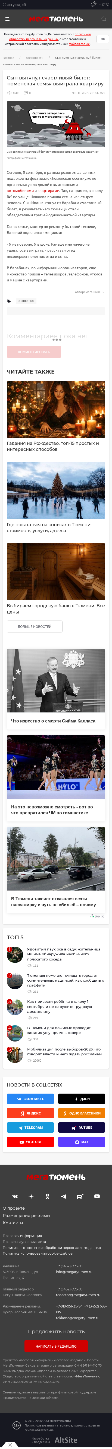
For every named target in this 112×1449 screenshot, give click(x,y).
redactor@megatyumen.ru (78, 1295)
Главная (8, 58)
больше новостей (34, 626)
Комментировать (34, 351)
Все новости (34, 58)
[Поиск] (104, 19)
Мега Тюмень (94, 292)
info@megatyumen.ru (74, 1272)
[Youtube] (97, 1195)
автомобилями (20, 190)
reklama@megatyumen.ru (77, 1318)
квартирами (48, 190)
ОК (103, 39)
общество (26, 301)
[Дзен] (31, 1195)
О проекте (14, 1208)
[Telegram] (63, 1195)
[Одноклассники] (47, 1195)
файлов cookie (79, 44)
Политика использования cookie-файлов (38, 1253)
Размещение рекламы (26, 1215)
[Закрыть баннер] (10, 1445)
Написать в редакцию (56, 1346)
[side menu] (7, 19)
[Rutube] (80, 1195)
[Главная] (56, 19)
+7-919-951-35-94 (69, 1306)
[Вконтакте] (15, 1195)
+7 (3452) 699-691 (69, 1266)
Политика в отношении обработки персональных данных (52, 1248)
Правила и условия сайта (24, 1242)
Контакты (13, 1222)
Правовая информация (22, 1236)
